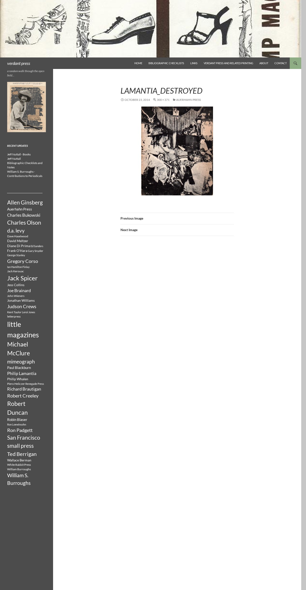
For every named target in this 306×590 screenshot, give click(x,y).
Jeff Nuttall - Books (19, 154)
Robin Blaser (17, 420)
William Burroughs (19, 469)
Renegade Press (34, 383)
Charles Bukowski (23, 215)
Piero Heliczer (16, 384)
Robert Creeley (22, 395)
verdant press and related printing (228, 63)
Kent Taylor (14, 312)
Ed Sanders (37, 246)
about (263, 63)
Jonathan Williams (21, 300)
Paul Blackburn (19, 368)
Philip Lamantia (21, 373)
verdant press (18, 63)
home (138, 63)
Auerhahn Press (188, 100)
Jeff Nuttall (14, 158)
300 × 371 (163, 100)
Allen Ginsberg (25, 202)
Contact (280, 63)
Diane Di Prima (18, 246)
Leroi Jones (28, 312)
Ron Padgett (20, 430)
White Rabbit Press (19, 464)
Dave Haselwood (17, 236)
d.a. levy (16, 230)
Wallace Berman (19, 460)
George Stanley (16, 255)
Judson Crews (21, 306)
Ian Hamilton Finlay (18, 266)
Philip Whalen (17, 379)
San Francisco (23, 437)
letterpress (14, 316)
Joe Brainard (19, 290)
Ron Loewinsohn (16, 424)
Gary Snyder (35, 251)
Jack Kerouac (15, 271)
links (193, 63)
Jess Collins (15, 285)
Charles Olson (24, 222)
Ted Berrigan (22, 454)
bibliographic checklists (166, 63)
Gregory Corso (22, 261)
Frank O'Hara (17, 251)
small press (20, 445)
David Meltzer (17, 241)
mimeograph (21, 361)
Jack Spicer (22, 278)
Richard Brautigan (24, 388)
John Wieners (15, 296)
